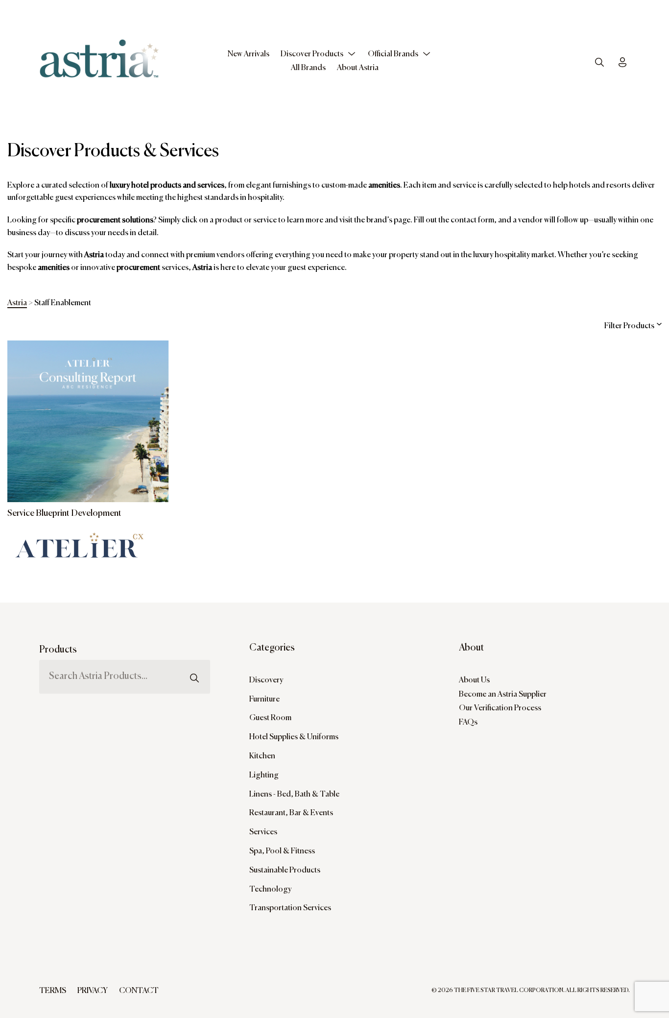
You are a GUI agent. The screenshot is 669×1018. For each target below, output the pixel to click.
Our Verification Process (500, 708)
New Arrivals (248, 54)
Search (194, 657)
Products (58, 649)
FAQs (468, 723)
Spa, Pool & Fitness (282, 851)
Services (263, 832)
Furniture (264, 699)
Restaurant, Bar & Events (291, 813)
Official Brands (393, 54)
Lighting (264, 775)
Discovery (266, 680)
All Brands (308, 68)
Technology (270, 890)
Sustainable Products (284, 870)
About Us (474, 680)
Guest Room (270, 718)
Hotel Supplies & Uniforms (293, 737)
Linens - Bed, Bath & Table (294, 795)
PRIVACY (92, 991)
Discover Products (312, 54)
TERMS (52, 991)
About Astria (358, 68)
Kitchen (262, 756)
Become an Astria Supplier (503, 695)
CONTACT (139, 991)
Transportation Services (290, 908)
